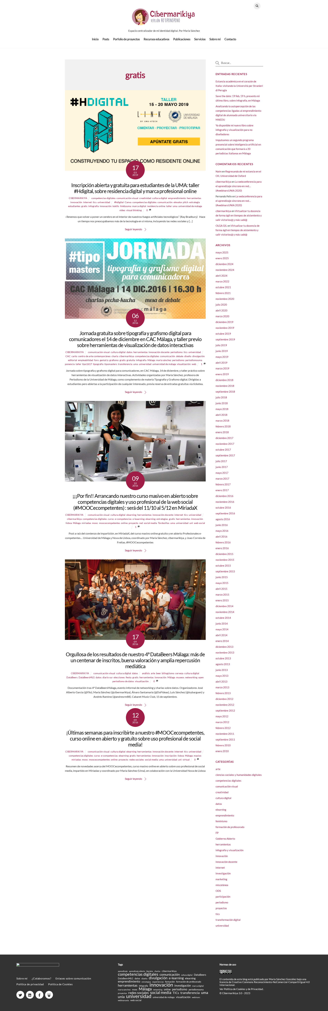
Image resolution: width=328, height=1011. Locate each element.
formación (170, 981)
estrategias (162, 518)
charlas (157, 971)
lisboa (69, 523)
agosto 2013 (223, 664)
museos (180, 677)
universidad (104, 202)
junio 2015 (222, 577)
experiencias (158, 981)
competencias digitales (103, 198)
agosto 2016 (223, 519)
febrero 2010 (223, 745)
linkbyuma (125, 206)
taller (169, 206)
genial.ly (104, 360)
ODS (218, 890)
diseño (187, 356)
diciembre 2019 (224, 322)
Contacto (230, 39)
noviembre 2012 (225, 704)
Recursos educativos (156, 39)
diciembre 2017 (224, 437)
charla (115, 356)
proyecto (133, 523)
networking (191, 677)
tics (95, 202)
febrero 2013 (223, 693)
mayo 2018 (222, 409)
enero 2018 (222, 432)
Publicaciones (181, 39)
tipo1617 (87, 364)
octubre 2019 (223, 333)
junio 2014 (222, 623)
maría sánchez (163, 360)
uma (175, 206)
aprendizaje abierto (137, 971)
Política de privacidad (30, 984)
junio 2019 (222, 351)
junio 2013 (222, 669)
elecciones (119, 677)
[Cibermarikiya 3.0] (164, 23)
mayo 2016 (222, 530)
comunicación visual (127, 198)
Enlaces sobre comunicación (73, 978)
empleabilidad (85, 360)
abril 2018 (221, 414)
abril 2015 (221, 588)
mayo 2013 (222, 675)
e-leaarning (139, 518)
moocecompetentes (109, 523)
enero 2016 (222, 548)
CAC (68, 356)
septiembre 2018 (225, 391)
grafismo (114, 360)
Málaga (151, 360)
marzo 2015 (222, 594)
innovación (76, 202)
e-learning (176, 978)
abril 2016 (221, 536)
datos (129, 352)
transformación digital (228, 919)
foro (96, 360)
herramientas (194, 198)
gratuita (131, 360)
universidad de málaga (190, 206)
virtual (186, 759)
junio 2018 (222, 403)
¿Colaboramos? (41, 978)
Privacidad (257, 989)
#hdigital (119, 202)
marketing (221, 879)
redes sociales (136, 759)
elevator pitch (181, 202)
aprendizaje (123, 971)
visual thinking (134, 210)
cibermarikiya (78, 198)
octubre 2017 (223, 449)
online (124, 523)
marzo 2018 (222, 420)
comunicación (165, 202)
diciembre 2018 (224, 380)
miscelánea (222, 885)
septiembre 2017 (225, 455)
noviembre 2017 (225, 443)
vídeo (122, 210)
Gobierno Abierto (225, 838)
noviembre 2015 (225, 559)
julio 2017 (221, 461)
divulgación (198, 356)
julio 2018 (221, 397)
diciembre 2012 (224, 698)
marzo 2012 (222, 722)
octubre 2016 (223, 507)
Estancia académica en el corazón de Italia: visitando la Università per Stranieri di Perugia (239, 86)
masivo (197, 755)
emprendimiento (177, 198)
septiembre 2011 (225, 739)
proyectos (221, 908)
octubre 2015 (223, 565)
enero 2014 (222, 640)
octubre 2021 (223, 287)
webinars (196, 997)
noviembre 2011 (225, 733)
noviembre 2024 (225, 269)
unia (121, 996)
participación (223, 896)
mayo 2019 (222, 356)
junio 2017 (222, 466)
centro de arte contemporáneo (94, 356)
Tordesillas (163, 523)
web (194, 364)
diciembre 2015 (224, 553)
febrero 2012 (223, 727)
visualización (184, 364)
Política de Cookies (60, 984)
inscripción (171, 755)
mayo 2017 (222, 472)
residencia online (156, 206)
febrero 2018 (223, 426)
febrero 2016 (223, 542)
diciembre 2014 (224, 606)
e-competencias (123, 518)
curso (111, 518)
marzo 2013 (222, 687)
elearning (131, 514)
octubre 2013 (223, 658)
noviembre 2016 (225, 501)
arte (153, 673)
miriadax (86, 523)
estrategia (194, 202)
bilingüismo (168, 673)
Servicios (200, 39)
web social (199, 523)
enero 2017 (222, 490)
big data (149, 971)
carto (74, 356)
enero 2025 (222, 258)
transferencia (125, 364)
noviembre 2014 (225, 611)
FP (217, 832)
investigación (223, 873)
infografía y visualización (229, 850)
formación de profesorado (230, 827)
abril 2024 (221, 275)
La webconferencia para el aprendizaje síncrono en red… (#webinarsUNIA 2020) (239, 186)
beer (158, 673)
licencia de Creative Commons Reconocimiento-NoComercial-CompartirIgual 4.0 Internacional (265, 983)
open (201, 677)
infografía (93, 206)
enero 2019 (222, 374)
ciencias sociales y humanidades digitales (239, 774)
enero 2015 (222, 600)
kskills (116, 206)
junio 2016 (222, 524)
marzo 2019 (222, 368)
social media (150, 523)
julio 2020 (221, 304)
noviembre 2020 (225, 298)
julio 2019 (221, 345)
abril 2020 (221, 310)
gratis (84, 206)
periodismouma (193, 360)
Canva (128, 202)
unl (191, 523)
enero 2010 (222, 751)
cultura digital (159, 198)
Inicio (95, 39)
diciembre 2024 (224, 264)
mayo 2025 (222, 252)
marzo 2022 (222, 281)
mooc (95, 523)
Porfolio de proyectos (126, 39)
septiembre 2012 (225, 710)
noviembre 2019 (225, 327)
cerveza (179, 673)
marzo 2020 (222, 316)
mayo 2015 (222, 582)
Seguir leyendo (133, 229)
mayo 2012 (222, 716)
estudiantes (74, 206)
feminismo (221, 821)
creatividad (145, 198)
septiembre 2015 (225, 571)
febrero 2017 (223, 484)
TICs (176, 992)
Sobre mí (215, 39)
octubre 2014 (223, 617)
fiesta (128, 677)
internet (87, 202)
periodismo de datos (123, 681)
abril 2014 (221, 635)
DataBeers (72, 677)
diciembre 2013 (224, 646)
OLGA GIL (221, 225)
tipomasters (110, 364)
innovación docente (159, 352)
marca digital (139, 206)
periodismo (176, 352)
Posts (105, 39)
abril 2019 (221, 362)
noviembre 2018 (225, 385)
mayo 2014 (222, 629)
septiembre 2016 (225, 513)
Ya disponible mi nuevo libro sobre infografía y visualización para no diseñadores (234, 130)
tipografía (98, 364)
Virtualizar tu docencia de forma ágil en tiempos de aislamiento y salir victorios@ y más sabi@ (239, 215)
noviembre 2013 (225, 652)
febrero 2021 (223, 293)
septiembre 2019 (225, 339)
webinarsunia (123, 1000)
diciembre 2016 (224, 495)
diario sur (107, 677)
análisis (146, 673)
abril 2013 (221, 681)
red (141, 523)
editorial (72, 360)
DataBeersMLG (87, 677)
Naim (219, 171)
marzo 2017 (222, 478)
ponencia (70, 364)
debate (179, 356)
